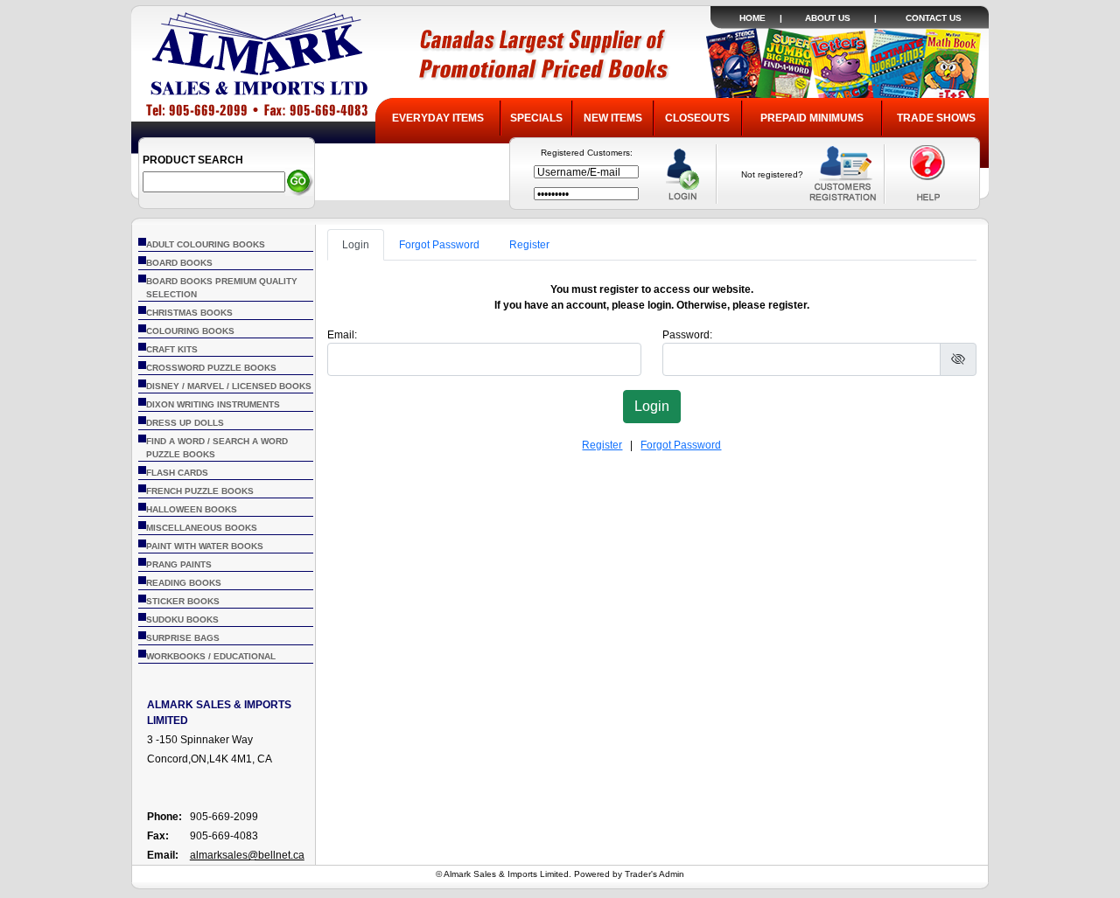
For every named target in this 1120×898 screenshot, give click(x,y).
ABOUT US (827, 18)
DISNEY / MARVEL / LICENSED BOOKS (229, 386)
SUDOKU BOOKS (182, 619)
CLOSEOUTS (697, 118)
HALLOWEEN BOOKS (191, 509)
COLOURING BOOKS (190, 331)
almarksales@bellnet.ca (247, 855)
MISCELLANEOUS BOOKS (201, 528)
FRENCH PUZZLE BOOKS (200, 491)
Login (355, 245)
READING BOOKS (183, 583)
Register (529, 245)
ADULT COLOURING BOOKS (205, 244)
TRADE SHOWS (936, 118)
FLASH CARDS (177, 472)
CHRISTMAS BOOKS (189, 312)
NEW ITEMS (613, 118)
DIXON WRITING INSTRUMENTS (213, 404)
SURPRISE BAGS (183, 638)
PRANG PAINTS (179, 564)
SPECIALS (536, 118)
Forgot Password (439, 245)
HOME (752, 18)
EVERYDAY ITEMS (438, 118)
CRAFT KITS (172, 349)
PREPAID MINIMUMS (812, 118)
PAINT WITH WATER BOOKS (204, 546)
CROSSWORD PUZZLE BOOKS (211, 367)
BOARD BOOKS (179, 263)
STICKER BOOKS (183, 601)
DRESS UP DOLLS (185, 423)
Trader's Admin (654, 874)
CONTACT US (934, 18)
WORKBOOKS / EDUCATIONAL (211, 656)
